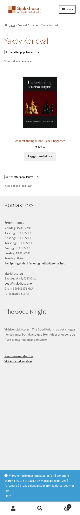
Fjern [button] (7, 496)
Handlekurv (61, 505)
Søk (40, 508)
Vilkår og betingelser (18, 361)
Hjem (12, 25)
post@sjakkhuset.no (18, 283)
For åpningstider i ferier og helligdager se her (34, 263)
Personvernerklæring (18, 356)
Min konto (13, 508)
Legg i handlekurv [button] (40, 156)
